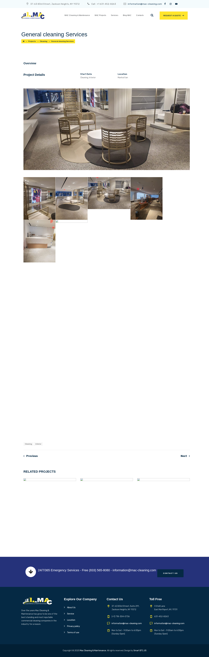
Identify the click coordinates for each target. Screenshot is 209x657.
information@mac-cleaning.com (145, 4)
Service (70, 614)
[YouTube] (176, 4)
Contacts (140, 15)
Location (71, 620)
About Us (71, 607)
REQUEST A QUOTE (172, 15)
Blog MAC (127, 15)
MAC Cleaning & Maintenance (77, 15)
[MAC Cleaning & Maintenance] (33, 15)
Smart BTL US (140, 650)
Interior (38, 444)
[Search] (152, 15)
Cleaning (28, 444)
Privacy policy (73, 626)
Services (114, 15)
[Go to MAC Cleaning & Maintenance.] (23, 41)
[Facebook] (165, 4)
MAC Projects (100, 15)
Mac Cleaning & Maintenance (93, 650)
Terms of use (73, 632)
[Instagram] (170, 4)
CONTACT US (170, 573)
